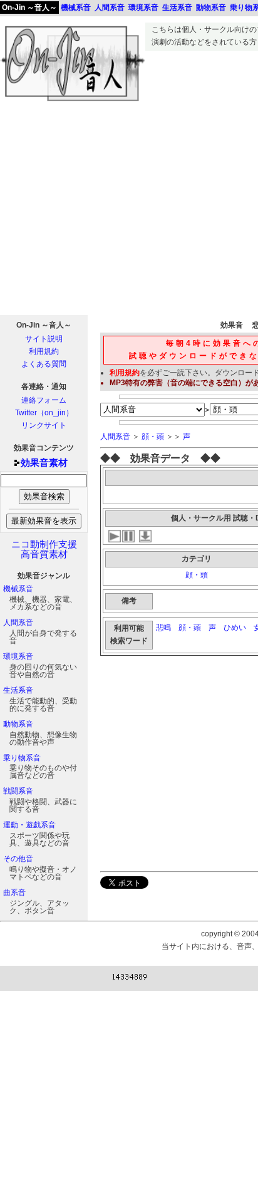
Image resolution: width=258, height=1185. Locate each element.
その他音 (18, 858)
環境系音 (18, 656)
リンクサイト (43, 425)
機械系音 (18, 588)
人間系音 (18, 622)
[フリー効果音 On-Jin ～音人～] (72, 101)
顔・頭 (153, 436)
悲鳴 (163, 627)
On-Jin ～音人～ (29, 7)
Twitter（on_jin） (44, 412)
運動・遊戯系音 (29, 824)
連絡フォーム (43, 400)
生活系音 (18, 690)
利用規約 (44, 351)
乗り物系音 (22, 757)
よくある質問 (43, 364)
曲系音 (14, 892)
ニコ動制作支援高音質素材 (44, 549)
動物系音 (18, 724)
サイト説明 (44, 338)
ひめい (235, 627)
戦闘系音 (18, 791)
